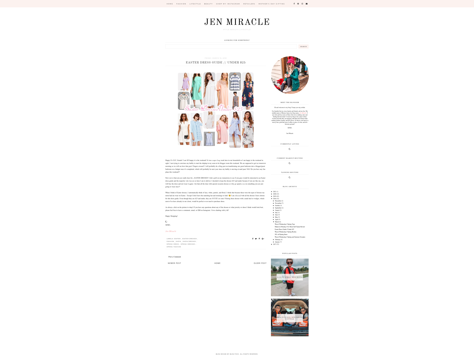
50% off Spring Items (281, 234)
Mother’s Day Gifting (272, 4)
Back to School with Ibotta (289, 277)
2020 (274, 194)
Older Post (260, 263)
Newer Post (174, 263)
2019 (274, 196)
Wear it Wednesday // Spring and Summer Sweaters (290, 237)
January (277, 242)
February (277, 239)
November (278, 203)
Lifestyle (195, 4)
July (276, 212)
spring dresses (188, 244)
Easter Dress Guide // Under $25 (284, 229)
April (276, 219)
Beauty (208, 4)
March (277, 222)
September (278, 208)
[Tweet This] (256, 239)
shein (179, 241)
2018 (274, 199)
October (277, 205)
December (278, 201)
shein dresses (190, 241)
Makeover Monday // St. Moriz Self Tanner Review (290, 227)
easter (177, 238)
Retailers (249, 4)
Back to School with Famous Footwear (290, 318)
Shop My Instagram (228, 4)
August (277, 210)
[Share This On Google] (263, 239)
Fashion (181, 4)
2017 (274, 244)
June (276, 215)
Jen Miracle (237, 22)
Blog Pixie (234, 354)
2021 (274, 191)
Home (170, 4)
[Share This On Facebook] (253, 239)
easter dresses (190, 238)
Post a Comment (174, 256)
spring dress (173, 244)
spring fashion (174, 247)
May (276, 217)
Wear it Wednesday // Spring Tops (285, 224)
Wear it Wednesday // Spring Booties (285, 232)
